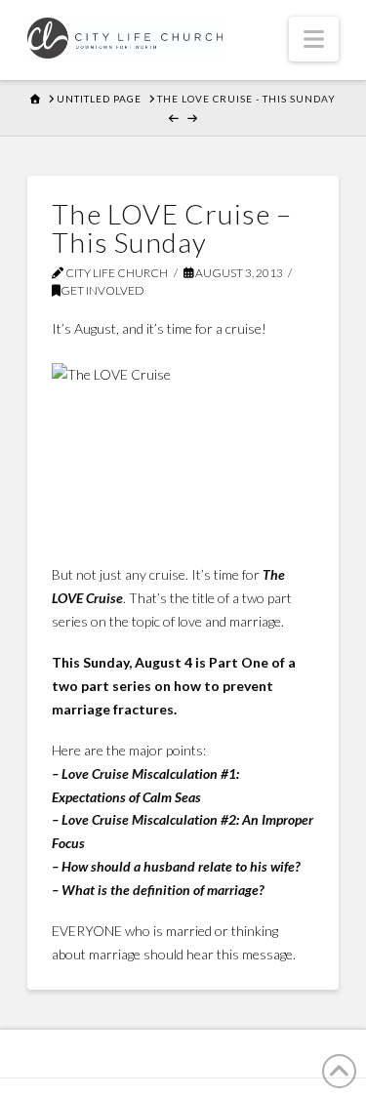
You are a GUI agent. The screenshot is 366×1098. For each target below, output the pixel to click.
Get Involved (102, 290)
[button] (314, 39)
